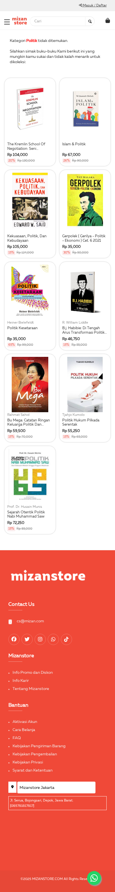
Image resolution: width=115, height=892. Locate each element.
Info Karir (21, 681)
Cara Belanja (24, 730)
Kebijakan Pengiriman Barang (39, 746)
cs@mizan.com (30, 621)
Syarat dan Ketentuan (32, 770)
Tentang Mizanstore (31, 689)
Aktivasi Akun (25, 722)
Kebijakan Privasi (28, 762)
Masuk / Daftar (94, 5)
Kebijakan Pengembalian (35, 754)
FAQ (17, 738)
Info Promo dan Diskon (33, 673)
